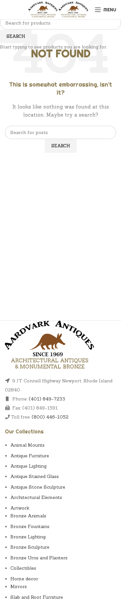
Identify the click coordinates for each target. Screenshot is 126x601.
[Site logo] (43, 9)
